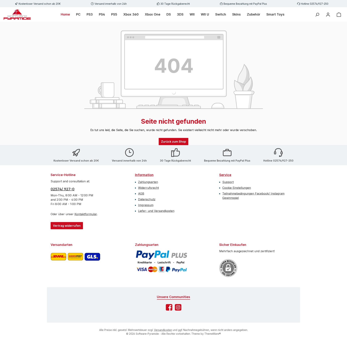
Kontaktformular (85, 214)
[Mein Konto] (328, 14)
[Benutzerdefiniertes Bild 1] (75, 261)
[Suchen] (317, 14)
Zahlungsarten (148, 182)
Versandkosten (163, 329)
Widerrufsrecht (148, 188)
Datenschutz (146, 199)
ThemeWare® (212, 333)
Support (228, 182)
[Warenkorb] (338, 14)
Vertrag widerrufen (67, 225)
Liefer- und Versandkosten (156, 211)
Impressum (145, 205)
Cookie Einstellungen (236, 188)
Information (144, 175)
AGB (141, 193)
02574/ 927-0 (62, 189)
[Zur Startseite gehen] (17, 14)
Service (225, 175)
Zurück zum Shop (173, 141)
